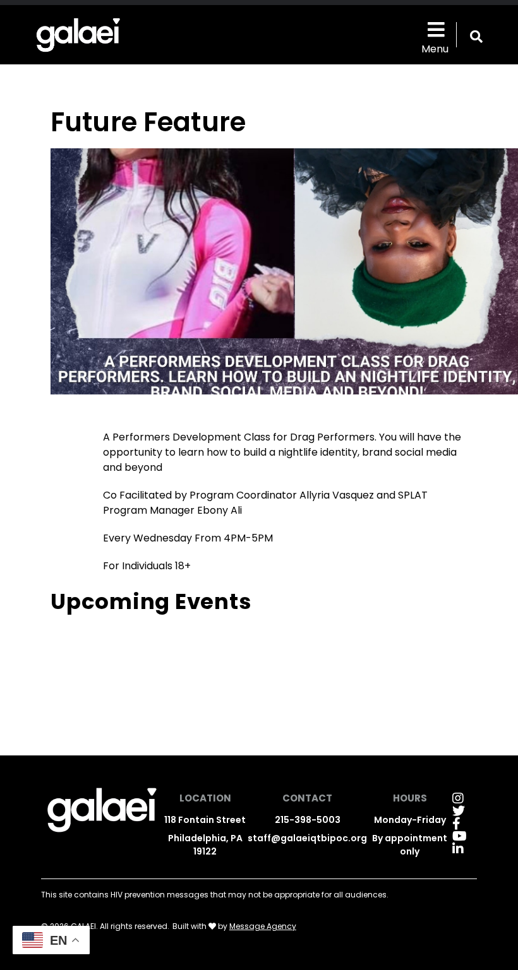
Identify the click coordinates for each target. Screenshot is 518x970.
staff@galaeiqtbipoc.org (307, 838)
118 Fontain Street (205, 819)
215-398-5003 (307, 819)
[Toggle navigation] (434, 29)
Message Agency (262, 926)
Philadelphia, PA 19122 (205, 845)
